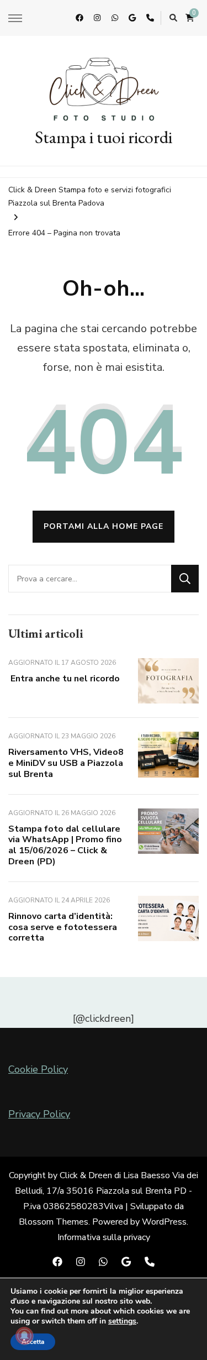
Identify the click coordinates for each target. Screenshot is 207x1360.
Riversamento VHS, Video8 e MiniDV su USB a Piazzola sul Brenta (66, 763)
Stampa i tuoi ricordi (103, 137)
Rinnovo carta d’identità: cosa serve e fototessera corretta (62, 927)
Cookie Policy (38, 1069)
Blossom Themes (53, 1222)
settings (122, 1321)
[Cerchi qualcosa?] (89, 578)
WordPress (164, 1222)
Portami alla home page (103, 526)
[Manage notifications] (24, 1336)
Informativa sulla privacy (103, 1237)
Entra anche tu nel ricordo (64, 679)
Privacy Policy (39, 1114)
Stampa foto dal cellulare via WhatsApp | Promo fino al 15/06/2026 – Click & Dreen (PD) (65, 845)
